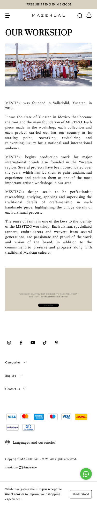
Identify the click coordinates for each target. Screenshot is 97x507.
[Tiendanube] (21, 468)
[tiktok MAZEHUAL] (45, 343)
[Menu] (7, 15)
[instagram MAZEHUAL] (9, 343)
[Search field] (80, 15)
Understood (81, 494)
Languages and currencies (33, 442)
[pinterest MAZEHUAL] (57, 343)
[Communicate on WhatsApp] (86, 474)
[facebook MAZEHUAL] (21, 343)
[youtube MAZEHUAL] (33, 343)
